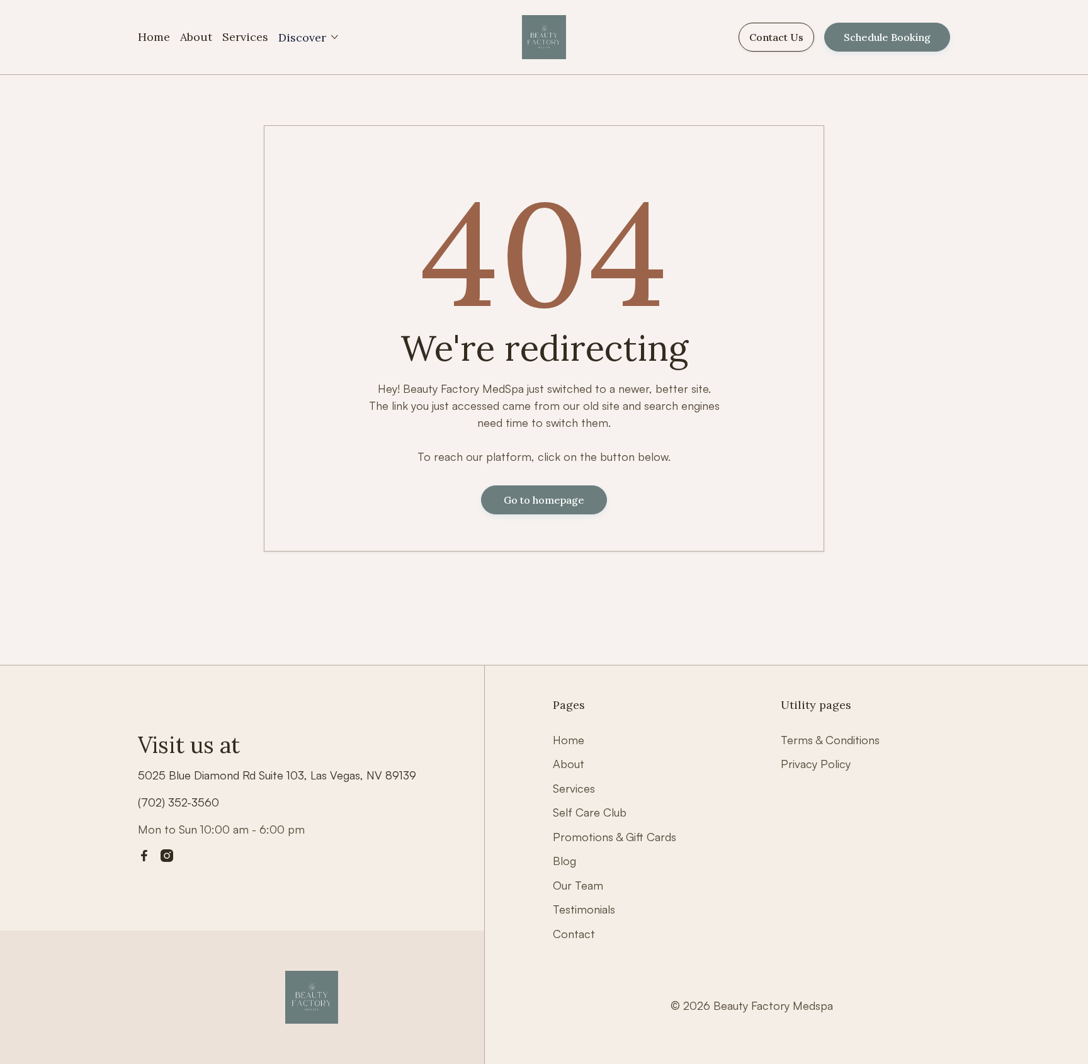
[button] (309, 37)
